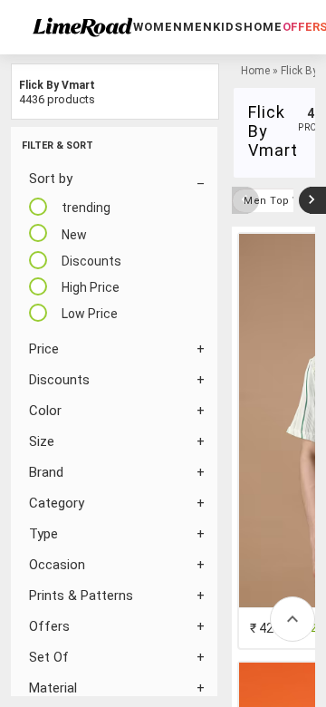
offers (49, 626)
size (41, 441)
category (56, 503)
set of (49, 657)
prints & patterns (81, 595)
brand (46, 472)
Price (44, 349)
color (45, 410)
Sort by (50, 178)
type (43, 534)
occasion (57, 565)
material (53, 688)
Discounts (59, 380)
